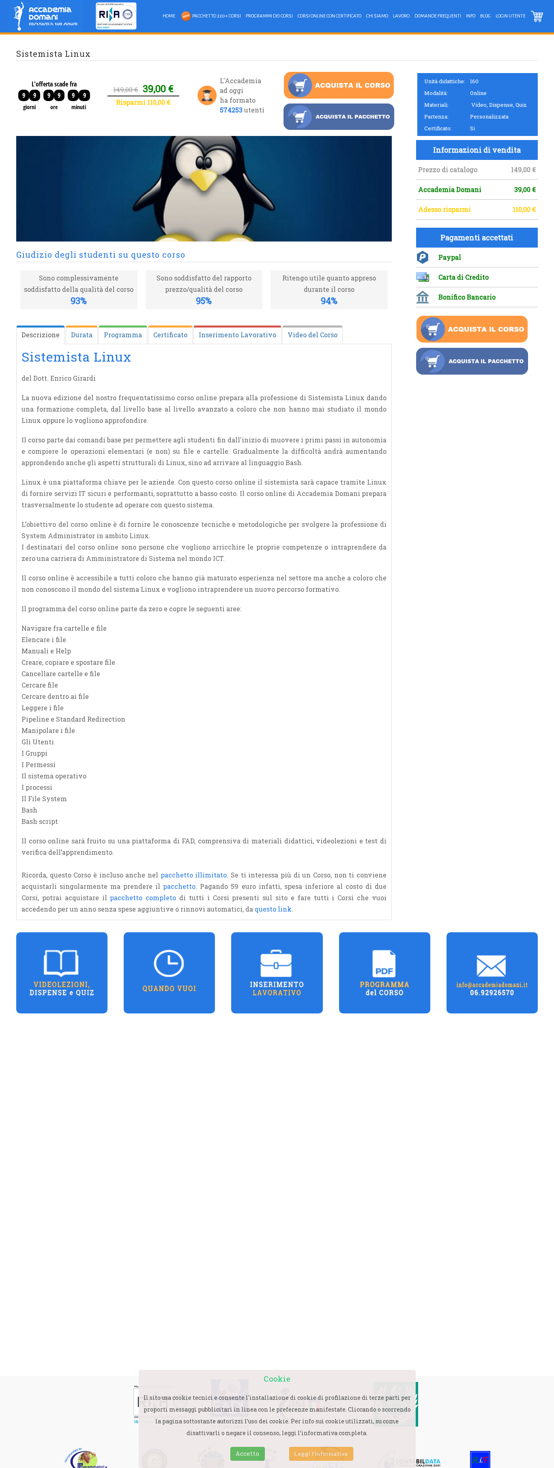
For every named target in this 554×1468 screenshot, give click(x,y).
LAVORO (401, 16)
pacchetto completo (143, 897)
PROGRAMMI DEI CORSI (269, 16)
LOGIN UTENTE (511, 16)
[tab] (40, 335)
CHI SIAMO (377, 16)
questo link (273, 909)
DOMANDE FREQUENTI (437, 16)
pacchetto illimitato (194, 875)
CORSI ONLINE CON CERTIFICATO (329, 16)
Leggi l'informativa (321, 1453)
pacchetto (179, 886)
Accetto (248, 1453)
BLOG (485, 16)
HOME (169, 16)
